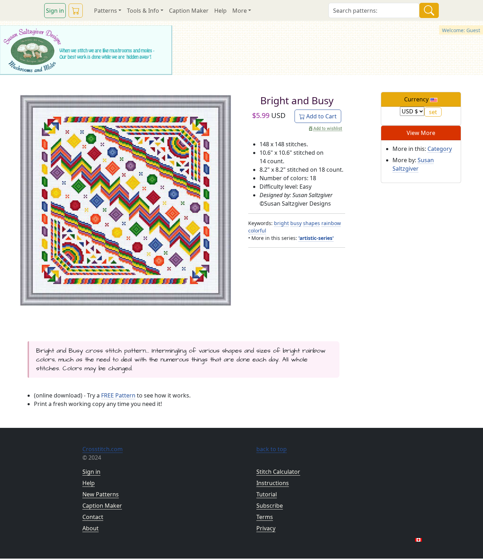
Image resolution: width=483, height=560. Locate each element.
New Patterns (100, 494)
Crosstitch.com (102, 449)
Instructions (272, 483)
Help (220, 10)
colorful (257, 230)
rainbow (331, 223)
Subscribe (269, 505)
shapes (311, 223)
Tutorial (266, 494)
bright (281, 223)
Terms (264, 517)
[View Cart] (76, 11)
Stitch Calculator (278, 472)
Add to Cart (321, 116)
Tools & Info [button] (143, 10)
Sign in (55, 10)
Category (439, 149)
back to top (271, 449)
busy (296, 223)
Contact (92, 517)
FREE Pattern (118, 395)
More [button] (239, 10)
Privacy (265, 528)
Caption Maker (189, 10)
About (90, 528)
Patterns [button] (105, 10)
